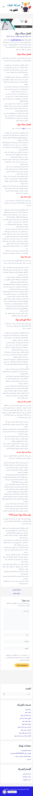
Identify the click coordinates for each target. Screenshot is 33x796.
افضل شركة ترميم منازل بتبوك (22, 736)
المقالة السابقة (17, 589)
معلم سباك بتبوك (26, 724)
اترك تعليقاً (28, 36)
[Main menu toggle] (3, 7)
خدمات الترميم (27, 774)
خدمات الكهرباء (27, 779)
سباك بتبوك (28, 712)
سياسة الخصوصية (26, 750)
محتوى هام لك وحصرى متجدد (23, 756)
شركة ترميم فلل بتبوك (25, 733)
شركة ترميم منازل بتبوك (24, 727)
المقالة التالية (16, 593)
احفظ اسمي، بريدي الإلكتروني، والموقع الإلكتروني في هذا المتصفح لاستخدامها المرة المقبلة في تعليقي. (17, 657)
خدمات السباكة (27, 776)
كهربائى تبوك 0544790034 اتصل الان (20, 753)
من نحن (29, 759)
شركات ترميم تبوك (26, 730)
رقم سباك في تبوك (26, 715)
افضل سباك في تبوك (25, 718)
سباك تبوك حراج (26, 721)
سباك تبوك (28, 709)
